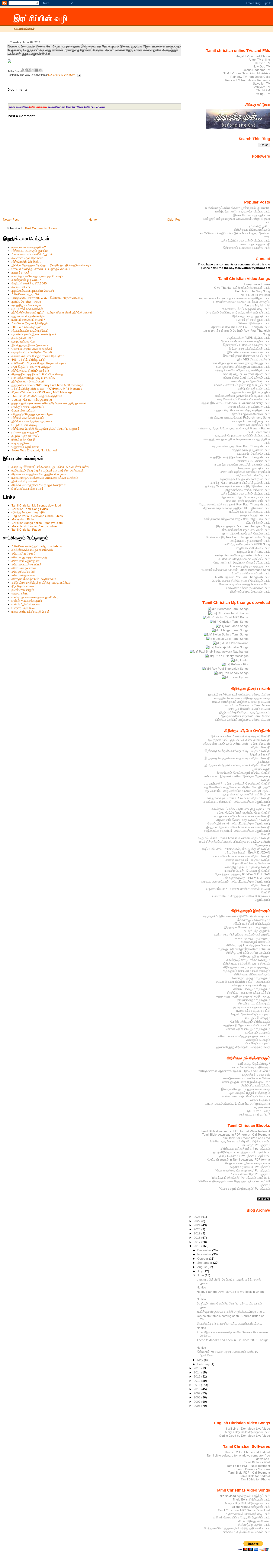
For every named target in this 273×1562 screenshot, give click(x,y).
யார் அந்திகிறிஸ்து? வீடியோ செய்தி (33, 377)
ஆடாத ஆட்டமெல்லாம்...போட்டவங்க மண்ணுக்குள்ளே (237, 1103)
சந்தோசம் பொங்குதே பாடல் (253, 475)
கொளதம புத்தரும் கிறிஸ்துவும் (251, 978)
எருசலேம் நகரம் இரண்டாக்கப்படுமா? (34, 334)
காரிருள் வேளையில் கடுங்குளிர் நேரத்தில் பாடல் (241, 1517)
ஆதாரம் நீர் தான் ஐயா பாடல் (253, 319)
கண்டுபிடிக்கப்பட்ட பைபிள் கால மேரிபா (246, 1078)
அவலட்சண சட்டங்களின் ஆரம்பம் (32, 254)
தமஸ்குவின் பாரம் (22, 338)
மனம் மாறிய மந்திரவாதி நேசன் (31, 611)
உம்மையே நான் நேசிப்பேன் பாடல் (250, 381)
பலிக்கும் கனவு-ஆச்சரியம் (28, 406)
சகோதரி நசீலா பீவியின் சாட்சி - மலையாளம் (243, 981)
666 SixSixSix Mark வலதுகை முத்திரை (37, 396)
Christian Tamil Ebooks (232, 613)
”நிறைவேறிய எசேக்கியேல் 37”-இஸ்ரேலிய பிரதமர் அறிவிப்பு (47, 298)
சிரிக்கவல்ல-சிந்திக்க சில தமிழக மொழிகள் (38, 485)
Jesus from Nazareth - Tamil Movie (246, 705)
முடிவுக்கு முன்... (22, 272)
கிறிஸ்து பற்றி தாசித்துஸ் (255, 956)
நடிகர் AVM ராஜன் (23, 589)
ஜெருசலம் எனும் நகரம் (25, 446)
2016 (197, 1246)
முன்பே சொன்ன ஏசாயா (26, 301)
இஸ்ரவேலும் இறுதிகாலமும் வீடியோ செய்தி (243, 772)
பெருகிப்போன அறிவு (24, 425)
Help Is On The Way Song (252, 291)
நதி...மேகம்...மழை (258, 1111)
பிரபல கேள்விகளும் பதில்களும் (251, 1067)
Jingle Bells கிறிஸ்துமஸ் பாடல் (251, 1499)
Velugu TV (263, 93)
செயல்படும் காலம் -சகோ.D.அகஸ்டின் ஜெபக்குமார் (239, 823)
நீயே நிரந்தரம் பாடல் (258, 522)
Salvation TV (261, 83)
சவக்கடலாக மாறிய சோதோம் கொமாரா (246, 1096)
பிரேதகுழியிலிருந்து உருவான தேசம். (33, 414)
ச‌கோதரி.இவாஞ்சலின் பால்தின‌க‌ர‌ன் (34, 579)
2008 (197, 1397)
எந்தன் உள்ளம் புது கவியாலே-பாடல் (249, 406)
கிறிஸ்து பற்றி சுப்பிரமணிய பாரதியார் (248, 952)
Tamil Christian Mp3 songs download (36, 505)
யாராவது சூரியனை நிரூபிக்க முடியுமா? (246, 1081)
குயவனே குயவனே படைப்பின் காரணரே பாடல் (242, 464)
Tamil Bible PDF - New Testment (248, 1465)
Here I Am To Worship (255, 294)
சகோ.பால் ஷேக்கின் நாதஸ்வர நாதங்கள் (245, 471)
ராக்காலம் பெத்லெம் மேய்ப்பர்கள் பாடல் (246, 1532)
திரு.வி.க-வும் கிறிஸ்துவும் (254, 1003)
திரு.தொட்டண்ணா (23, 586)
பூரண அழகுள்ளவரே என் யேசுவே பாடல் (246, 533)
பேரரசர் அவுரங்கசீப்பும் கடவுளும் (250, 1014)
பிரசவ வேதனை (260, 1100)
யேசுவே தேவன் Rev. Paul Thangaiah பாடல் (242, 577)
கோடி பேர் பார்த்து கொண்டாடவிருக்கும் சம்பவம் (41, 269)
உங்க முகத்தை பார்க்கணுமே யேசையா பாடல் (243, 366)
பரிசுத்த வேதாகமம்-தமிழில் (28, 512)
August (202, 1267)
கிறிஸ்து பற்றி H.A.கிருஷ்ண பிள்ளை (248, 945)
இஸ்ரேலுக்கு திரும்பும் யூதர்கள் (30, 370)
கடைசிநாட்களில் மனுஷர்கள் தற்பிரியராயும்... (38, 276)
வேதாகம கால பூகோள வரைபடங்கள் (247, 1163)
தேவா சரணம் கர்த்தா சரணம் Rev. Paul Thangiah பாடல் (234, 504)
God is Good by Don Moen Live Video (244, 1435)
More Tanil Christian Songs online (34, 526)
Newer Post (11, 219)
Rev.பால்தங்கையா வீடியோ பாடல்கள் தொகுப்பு (241, 301)
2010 (197, 1389)
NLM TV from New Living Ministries (246, 73)
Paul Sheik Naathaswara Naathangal (223, 651)
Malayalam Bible (23, 519)
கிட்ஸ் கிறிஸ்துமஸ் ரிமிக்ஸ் (254, 1521)
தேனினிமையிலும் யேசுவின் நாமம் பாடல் (246, 497)
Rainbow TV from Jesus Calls (250, 76)
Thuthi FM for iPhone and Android (247, 1452)
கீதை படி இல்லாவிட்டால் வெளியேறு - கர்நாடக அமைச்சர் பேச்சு (50, 466)
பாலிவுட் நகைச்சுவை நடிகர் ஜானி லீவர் (35, 597)
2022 (197, 1221)
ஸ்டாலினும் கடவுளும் (257, 1043)
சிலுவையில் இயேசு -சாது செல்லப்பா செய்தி (243, 819)
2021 (197, 1225)
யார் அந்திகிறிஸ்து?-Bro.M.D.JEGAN (246, 878)
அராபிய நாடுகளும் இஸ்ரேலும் (30, 323)
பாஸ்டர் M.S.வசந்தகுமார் (27, 600)
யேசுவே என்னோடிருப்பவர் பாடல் (251, 573)
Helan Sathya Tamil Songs (230, 634)
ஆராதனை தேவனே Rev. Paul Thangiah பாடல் (240, 327)
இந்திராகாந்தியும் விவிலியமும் (252, 923)
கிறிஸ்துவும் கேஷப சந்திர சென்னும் (248, 960)
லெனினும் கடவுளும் (258, 1039)
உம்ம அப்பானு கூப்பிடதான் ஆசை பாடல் (246, 374)
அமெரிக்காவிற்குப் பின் (26, 294)
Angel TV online (259, 59)
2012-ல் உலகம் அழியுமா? (27, 327)
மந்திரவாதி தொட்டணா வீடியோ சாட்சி (247, 1025)
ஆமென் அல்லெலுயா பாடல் (253, 323)
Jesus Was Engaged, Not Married (34, 450)
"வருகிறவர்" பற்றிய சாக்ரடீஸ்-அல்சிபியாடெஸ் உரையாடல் (236, 916)
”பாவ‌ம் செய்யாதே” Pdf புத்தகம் (250, 1174)
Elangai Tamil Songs (234, 630)
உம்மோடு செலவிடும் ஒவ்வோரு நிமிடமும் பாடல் (242, 384)
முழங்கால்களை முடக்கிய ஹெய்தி (33, 290)
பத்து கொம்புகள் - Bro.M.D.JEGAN (247, 852)
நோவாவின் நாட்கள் (23, 410)
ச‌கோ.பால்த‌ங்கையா (24, 575)
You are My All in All (257, 305)
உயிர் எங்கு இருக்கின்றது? (254, 1063)
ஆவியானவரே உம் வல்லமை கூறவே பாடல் (245, 341)
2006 (197, 1405)
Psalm (243, 660)
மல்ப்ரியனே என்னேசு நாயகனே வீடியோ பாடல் (242, 211)
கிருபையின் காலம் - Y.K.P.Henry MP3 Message (42, 392)
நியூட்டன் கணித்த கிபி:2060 (29, 283)
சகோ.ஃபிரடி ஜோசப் (23, 553)
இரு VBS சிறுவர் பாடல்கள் (253, 359)
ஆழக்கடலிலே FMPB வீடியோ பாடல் (248, 337)
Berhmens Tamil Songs (232, 608)
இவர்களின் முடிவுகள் (25, 481)
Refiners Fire (239, 664)
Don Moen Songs (236, 626)
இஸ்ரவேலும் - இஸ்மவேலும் (28, 381)
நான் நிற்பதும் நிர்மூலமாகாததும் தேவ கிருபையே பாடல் (237, 519)
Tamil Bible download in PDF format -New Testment (235, 1131)
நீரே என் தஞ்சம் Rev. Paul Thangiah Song (243, 526)
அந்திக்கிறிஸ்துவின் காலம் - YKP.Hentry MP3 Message (47, 388)
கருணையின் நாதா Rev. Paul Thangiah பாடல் (241, 446)
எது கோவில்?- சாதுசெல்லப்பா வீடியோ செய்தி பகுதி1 (237, 790)
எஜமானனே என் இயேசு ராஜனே (251, 392)
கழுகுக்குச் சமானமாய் (256, 1074)
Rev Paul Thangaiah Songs (229, 668)
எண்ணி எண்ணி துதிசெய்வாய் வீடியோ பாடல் (242, 395)
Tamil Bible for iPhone (255, 1479)
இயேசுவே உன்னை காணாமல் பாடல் (248, 352)
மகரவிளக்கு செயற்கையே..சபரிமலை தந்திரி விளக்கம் (45, 477)
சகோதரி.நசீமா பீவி (23, 571)
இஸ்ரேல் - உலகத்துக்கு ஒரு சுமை (32, 421)
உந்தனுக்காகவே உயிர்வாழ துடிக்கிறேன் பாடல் (242, 370)
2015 (197, 1368)
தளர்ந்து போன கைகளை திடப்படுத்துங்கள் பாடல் (240, 482)
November (204, 1254)
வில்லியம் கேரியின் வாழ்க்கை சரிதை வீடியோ (242, 719)
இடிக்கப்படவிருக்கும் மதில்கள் (30, 330)
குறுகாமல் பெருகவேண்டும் (28, 316)
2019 (197, 1233)
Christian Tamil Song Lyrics (30, 509)
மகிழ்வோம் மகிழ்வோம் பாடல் (252, 548)
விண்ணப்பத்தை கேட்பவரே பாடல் (250, 591)
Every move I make (257, 284)
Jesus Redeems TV (257, 70)
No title (201, 1287)
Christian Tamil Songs (233, 621)
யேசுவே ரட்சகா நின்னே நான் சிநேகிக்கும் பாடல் (241, 580)
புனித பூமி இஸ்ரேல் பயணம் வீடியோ (248, 708)
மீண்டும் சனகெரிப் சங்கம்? (28, 319)
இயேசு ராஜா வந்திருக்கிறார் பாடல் (249, 348)
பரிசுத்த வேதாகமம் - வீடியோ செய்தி (247, 859)
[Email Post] (78, 75)
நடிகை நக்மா (20, 593)
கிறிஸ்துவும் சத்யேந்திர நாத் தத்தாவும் (246, 963)
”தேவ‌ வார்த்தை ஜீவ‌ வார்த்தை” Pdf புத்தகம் (242, 1170)
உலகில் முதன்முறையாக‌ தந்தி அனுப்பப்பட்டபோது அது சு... (232, 1311)
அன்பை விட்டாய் (22, 287)
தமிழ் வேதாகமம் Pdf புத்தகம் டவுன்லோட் (244, 1156)
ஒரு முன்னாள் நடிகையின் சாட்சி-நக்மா (246, 794)
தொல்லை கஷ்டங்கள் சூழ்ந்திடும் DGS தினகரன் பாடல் (236, 508)
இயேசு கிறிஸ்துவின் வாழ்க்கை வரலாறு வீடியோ (241, 701)
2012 (197, 1380)
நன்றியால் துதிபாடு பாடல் (255, 515)
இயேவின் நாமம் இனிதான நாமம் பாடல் (246, 355)
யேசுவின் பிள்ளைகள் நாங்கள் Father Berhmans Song (236, 569)
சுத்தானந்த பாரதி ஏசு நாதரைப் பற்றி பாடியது (243, 996)
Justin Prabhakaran (234, 643)
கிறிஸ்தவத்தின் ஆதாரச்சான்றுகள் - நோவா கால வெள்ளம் (234, 1071)
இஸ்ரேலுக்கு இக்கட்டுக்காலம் (30, 345)
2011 (197, 1384)
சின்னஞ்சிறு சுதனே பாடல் (254, 1524)
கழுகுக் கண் (262, 1107)
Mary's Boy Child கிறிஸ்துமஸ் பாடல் (247, 1432)
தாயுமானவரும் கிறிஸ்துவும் (253, 999)
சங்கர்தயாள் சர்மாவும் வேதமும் (251, 985)
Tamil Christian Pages (26, 529)
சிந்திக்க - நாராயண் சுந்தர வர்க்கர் (248, 992)
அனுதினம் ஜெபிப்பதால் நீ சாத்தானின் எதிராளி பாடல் (238, 312)
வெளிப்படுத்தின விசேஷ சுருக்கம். (32, 348)
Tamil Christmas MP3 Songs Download (244, 1510)
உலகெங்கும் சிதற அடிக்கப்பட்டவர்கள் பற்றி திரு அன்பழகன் (48, 470)
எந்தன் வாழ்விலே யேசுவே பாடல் (251, 414)
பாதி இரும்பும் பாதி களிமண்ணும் (31, 367)
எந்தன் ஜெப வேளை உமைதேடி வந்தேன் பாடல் (242, 410)
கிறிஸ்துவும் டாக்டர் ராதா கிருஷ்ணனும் (246, 967)
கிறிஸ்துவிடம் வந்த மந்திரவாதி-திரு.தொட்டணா (241, 809)
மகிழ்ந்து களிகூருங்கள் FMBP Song (247, 544)
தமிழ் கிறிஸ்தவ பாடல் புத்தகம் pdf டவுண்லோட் (241, 1152)
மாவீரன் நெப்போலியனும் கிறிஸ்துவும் (248, 1029)
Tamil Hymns (239, 677)
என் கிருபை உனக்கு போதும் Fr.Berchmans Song (239, 417)
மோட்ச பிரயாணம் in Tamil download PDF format (238, 1159)
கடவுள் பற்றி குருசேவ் (257, 931)
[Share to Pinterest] (41, 70)
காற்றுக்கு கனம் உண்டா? (254, 1114)
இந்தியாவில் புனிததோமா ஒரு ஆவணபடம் (244, 712)
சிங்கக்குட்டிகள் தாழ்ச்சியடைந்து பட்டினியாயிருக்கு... (229, 1323)
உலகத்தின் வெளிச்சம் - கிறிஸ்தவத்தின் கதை (241, 698)
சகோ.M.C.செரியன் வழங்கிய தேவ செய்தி (243, 812)
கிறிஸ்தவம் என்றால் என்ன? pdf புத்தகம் (245, 1148)
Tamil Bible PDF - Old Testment (249, 1472)
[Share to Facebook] (37, 70)
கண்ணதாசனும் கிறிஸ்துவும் (252, 938)
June (201, 1275)
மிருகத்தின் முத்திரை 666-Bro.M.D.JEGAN (242, 874)
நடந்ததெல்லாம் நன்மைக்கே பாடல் (249, 511)
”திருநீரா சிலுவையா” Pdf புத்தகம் (249, 1166)
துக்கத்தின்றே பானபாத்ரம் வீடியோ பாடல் (245, 240)
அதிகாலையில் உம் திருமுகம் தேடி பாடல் (246, 308)
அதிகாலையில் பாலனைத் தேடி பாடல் (248, 1513)
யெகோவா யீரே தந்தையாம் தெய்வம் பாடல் (244, 559)
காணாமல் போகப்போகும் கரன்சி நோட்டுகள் (38, 356)
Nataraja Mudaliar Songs (231, 647)
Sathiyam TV (261, 87)
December (204, 1250)
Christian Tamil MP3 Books (230, 617)
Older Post (174, 219)
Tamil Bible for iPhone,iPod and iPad (245, 1138)
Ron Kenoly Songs (235, 673)
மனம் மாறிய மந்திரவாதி (255, 244)
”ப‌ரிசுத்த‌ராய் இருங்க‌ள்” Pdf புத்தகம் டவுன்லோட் (240, 1177)
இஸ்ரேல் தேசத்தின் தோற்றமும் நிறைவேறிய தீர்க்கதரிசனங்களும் (51, 265)
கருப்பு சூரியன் (21, 443)
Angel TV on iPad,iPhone (253, 56)
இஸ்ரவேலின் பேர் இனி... (26, 261)
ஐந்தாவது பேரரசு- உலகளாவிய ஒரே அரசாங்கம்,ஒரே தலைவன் (49, 403)
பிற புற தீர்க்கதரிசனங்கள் (27, 308)
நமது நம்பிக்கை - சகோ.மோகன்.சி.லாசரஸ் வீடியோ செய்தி (234, 838)
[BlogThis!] (28, 70)
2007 (197, 1401)
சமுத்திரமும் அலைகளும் (27, 305)
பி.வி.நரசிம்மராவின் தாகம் (28, 488)
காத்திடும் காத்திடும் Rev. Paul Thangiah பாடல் (240, 457)
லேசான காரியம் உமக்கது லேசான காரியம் (244, 584)
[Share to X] (32, 70)
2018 (197, 1237)
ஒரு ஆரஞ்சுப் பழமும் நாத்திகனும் (249, 1092)
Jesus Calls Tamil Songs (231, 638)
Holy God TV (261, 66)
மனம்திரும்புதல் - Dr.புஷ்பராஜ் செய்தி (247, 867)
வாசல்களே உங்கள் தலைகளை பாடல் (248, 588)
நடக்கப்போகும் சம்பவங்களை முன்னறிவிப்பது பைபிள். (237, 207)
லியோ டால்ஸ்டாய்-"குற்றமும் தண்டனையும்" (244, 1036)
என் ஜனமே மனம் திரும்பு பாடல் (251, 421)
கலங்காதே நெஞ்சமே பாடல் (253, 453)
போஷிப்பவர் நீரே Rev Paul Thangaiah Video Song (238, 537)
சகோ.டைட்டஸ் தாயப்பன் (27, 564)
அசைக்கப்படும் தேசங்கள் (27, 258)
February (204, 1364)
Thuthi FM (263, 90)
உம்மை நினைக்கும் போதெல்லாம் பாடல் (247, 377)
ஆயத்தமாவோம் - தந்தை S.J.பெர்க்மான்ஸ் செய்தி (239, 740)
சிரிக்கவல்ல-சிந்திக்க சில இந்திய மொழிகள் (39, 474)
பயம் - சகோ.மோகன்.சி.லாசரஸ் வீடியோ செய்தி (241, 856)
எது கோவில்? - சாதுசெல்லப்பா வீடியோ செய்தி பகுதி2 (237, 787)
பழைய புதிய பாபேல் (23, 341)
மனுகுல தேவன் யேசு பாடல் (253, 551)
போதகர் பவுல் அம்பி (23, 608)
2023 (197, 1216)
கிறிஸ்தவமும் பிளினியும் (255, 941)
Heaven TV (262, 63)
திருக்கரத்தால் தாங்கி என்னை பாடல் (247, 490)
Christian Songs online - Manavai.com (37, 522)
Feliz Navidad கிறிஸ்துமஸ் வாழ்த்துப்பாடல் (244, 1496)
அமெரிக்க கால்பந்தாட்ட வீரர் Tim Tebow (37, 546)
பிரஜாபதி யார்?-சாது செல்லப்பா (251, 863)
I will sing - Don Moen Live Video (248, 1428)
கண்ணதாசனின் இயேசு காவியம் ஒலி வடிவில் (242, 934)
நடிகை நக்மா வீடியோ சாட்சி (253, 1010)
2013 (197, 1376)
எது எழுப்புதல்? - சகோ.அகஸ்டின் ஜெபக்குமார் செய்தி (237, 783)
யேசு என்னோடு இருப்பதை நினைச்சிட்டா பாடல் (241, 562)
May (200, 1359)
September (205, 1262)
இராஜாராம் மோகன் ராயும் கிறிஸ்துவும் (247, 927)
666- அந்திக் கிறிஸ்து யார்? (29, 359)
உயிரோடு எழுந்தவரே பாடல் (254, 388)
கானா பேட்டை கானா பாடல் (253, 461)
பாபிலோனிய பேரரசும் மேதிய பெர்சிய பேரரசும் (39, 363)
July (200, 1271)
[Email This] (24, 70)
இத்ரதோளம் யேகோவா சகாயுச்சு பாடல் (246, 247)
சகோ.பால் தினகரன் (24, 568)
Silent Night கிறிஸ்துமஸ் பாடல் (251, 1506)
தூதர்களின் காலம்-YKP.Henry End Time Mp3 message (47, 385)
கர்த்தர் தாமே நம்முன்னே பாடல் (251, 450)
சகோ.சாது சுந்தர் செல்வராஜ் (29, 557)
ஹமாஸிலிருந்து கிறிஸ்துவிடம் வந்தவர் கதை (243, 1047)
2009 (197, 1393)
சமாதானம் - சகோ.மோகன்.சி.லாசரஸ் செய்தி (242, 816)
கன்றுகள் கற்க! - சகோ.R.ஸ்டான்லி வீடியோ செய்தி (238, 798)
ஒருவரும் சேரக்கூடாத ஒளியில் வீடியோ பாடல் (242, 435)
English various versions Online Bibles (37, 516)
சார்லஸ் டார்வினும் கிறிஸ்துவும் (251, 989)
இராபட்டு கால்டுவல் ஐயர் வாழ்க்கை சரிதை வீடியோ (239, 694)
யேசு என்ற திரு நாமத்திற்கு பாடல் (250, 566)
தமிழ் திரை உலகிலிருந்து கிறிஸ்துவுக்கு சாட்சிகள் (41, 582)
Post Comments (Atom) (41, 228)
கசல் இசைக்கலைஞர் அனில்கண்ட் (33, 550)
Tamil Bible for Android (255, 1476)
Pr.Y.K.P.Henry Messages (231, 655)
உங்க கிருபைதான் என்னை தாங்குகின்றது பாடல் (241, 363)
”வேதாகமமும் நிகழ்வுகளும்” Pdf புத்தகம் (244, 1188)
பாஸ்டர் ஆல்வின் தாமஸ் (26, 604)
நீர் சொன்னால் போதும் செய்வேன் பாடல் (246, 529)
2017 (197, 1242)
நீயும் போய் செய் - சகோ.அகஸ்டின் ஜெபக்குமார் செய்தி (236, 849)
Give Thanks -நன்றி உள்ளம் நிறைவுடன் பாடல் (242, 287)
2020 (197, 1229)
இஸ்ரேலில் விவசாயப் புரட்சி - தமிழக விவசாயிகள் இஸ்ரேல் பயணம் (52, 312)
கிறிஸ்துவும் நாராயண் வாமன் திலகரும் (246, 970)
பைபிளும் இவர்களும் (257, 1018)
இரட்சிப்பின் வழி (41, 18)
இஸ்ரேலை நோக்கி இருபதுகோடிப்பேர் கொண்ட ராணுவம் (46, 428)
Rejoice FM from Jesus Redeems (247, 80)
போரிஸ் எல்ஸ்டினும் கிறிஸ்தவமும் (250, 1021)
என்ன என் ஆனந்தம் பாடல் (254, 424)
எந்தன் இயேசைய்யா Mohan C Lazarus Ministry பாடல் (235, 403)
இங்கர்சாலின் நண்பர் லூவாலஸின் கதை (245, 1089)
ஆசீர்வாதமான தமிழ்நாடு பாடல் (251, 316)
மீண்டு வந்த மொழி (23, 439)
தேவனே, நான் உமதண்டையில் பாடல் (248, 500)
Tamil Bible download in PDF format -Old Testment (236, 1134)
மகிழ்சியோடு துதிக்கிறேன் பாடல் (250, 540)
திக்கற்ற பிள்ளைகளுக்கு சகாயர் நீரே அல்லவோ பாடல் (237, 486)
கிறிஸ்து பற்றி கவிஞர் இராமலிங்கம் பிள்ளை (244, 949)
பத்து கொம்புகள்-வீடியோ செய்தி (32, 352)
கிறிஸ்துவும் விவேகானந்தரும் (252, 229)
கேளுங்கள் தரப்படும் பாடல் (254, 468)
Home (93, 219)
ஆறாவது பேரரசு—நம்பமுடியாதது (32, 399)
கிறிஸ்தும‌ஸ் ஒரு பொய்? (26, 279)
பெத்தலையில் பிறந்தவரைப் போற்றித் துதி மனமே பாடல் (237, 1528)
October (203, 1258)
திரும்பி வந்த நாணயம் (25, 436)
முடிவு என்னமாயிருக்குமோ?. (29, 247)
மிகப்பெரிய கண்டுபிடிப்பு (255, 1085)
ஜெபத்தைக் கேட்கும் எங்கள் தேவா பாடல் (245, 479)
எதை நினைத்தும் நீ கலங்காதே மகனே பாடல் (243, 399)
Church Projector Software (252, 1469)
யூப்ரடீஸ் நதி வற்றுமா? (25, 432)
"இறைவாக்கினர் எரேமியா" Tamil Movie (245, 716)
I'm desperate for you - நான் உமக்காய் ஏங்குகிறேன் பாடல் (234, 298)
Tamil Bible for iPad (257, 1462)
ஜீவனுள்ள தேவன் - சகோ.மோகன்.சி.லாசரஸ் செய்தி (238, 827)
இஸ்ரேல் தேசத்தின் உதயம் (28, 417)
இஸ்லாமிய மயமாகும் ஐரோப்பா (30, 250)
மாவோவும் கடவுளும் (257, 1032)
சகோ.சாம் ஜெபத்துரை (25, 560)
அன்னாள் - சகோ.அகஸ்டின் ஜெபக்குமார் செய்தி (240, 736)
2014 (197, 1372)
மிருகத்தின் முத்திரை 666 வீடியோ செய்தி (38, 374)
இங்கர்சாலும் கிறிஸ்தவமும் (253, 920)
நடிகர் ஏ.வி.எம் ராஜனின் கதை (251, 1007)
